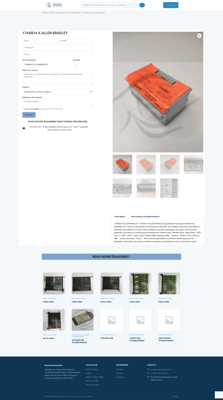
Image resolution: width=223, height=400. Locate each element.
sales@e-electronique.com (160, 369)
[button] (199, 36)
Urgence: (25, 87)
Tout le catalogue (92, 385)
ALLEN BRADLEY (74, 13)
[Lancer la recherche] (142, 5)
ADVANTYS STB (92, 381)
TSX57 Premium (92, 369)
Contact (172, 5)
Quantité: (76, 60)
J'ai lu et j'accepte (43, 109)
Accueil (45, 13)
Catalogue (120, 377)
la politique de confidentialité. (51, 109)
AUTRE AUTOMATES (57, 13)
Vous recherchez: (29, 60)
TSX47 (88, 373)
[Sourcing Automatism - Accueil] (54, 5)
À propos (120, 369)
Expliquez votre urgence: (32, 97)
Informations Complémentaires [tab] (145, 216)
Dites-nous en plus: (30, 70)
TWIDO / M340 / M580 (95, 377)
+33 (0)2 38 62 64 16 (158, 373)
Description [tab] (120, 216)
